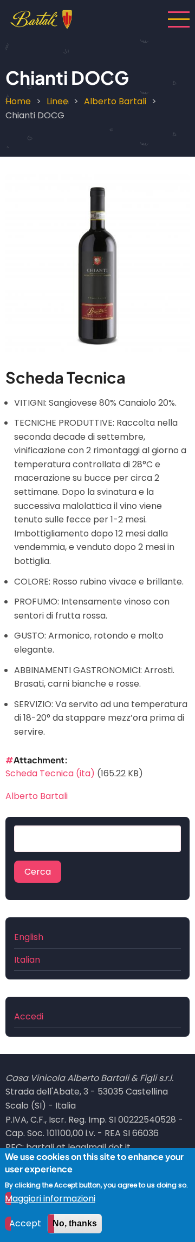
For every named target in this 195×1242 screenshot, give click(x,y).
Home (18, 101)
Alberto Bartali (115, 101)
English (28, 937)
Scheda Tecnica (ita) (50, 773)
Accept (25, 1223)
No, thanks (75, 1223)
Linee (57, 101)
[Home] (41, 18)
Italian (27, 960)
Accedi (28, 1016)
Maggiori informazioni (50, 1198)
